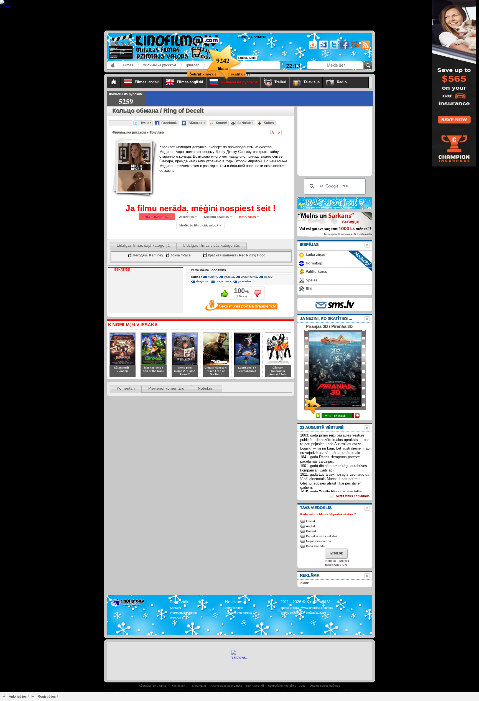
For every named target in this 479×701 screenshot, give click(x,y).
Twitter (146, 123)
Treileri (280, 82)
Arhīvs (343, 560)
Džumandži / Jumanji (122, 369)
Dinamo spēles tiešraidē (325, 685)
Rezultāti (331, 560)
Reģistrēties (47, 697)
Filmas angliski (190, 82)
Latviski (311, 521)
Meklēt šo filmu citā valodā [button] (198, 225)
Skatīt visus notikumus (353, 496)
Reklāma (309, 575)
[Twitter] (333, 48)
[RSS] (365, 48)
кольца (229, 276)
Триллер (192, 65)
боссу (268, 276)
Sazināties (245, 123)
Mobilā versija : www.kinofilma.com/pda (307, 607)
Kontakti (175, 607)
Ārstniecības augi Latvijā (226, 685)
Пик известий (255, 685)
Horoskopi (314, 263)
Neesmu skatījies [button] (216, 216)
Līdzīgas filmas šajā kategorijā (143, 245)
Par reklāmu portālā (238, 612)
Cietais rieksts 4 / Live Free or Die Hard (216, 371)
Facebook (169, 123)
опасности (249, 276)
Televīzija (312, 82)
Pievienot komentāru (166, 388)
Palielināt (272, 132)
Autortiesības (234, 607)
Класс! (221, 123)
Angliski (311, 526)
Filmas (128, 65)
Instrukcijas (247, 216)
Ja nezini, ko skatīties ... (326, 318)
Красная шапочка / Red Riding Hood (236, 255)
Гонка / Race (181, 255)
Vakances (176, 618)
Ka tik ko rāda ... (317, 546)
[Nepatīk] (258, 293)
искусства (223, 281)
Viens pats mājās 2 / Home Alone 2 (184, 371)
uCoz (302, 685)
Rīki (309, 289)
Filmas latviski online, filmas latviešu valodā (113, 65)
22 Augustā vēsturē (321, 427)
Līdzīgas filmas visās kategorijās (211, 245)
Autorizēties (18, 697)
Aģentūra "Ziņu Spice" (153, 685)
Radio (351, 82)
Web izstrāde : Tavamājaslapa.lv (302, 612)
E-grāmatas (199, 685)
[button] (249, 216)
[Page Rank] (115, 629)
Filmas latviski (147, 82)
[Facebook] (344, 48)
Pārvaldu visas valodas (321, 536)
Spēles (311, 280)
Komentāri (126, 388)
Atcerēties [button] (186, 216)
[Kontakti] (355, 48)
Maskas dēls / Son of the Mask (153, 369)
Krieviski (311, 531)
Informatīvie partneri (183, 612)
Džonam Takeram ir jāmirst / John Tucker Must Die (278, 372)
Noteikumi (206, 388)
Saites (269, 123)
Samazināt (279, 132)
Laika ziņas (315, 255)
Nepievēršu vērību (318, 541)
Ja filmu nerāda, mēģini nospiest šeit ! (201, 208)
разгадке (244, 281)
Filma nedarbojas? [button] (155, 216)
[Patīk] (224, 293)
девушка (202, 281)
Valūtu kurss (316, 271)
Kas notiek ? (180, 685)
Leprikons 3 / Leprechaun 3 (247, 369)
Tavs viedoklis (316, 507)
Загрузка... (239, 657)
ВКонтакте (197, 123)
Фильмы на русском (159, 65)
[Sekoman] (323, 48)
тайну (212, 276)
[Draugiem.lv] (312, 48)
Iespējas (309, 244)
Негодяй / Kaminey (148, 255)
